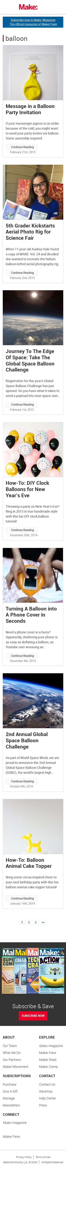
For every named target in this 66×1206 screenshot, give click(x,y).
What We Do (12, 1052)
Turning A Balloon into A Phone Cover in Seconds (31, 614)
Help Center (47, 1098)
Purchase (9, 1084)
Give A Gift (10, 1091)
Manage (9, 1098)
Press (43, 1105)
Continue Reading (22, 147)
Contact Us (47, 1084)
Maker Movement (15, 1066)
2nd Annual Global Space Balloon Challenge (27, 740)
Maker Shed (47, 1059)
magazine (51, 1045)
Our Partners (12, 1059)
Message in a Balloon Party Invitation (30, 109)
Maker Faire (47, 1052)
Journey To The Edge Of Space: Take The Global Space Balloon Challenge (30, 360)
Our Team (10, 1045)
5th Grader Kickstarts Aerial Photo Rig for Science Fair (30, 231)
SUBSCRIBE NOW (33, 1016)
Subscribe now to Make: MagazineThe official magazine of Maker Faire (33, 22)
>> (43, 922)
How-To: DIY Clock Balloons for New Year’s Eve (27, 489)
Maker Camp (48, 1066)
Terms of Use (43, 1157)
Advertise (45, 1091)
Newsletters (11, 1105)
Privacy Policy (24, 1157)
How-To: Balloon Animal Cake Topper (29, 862)
